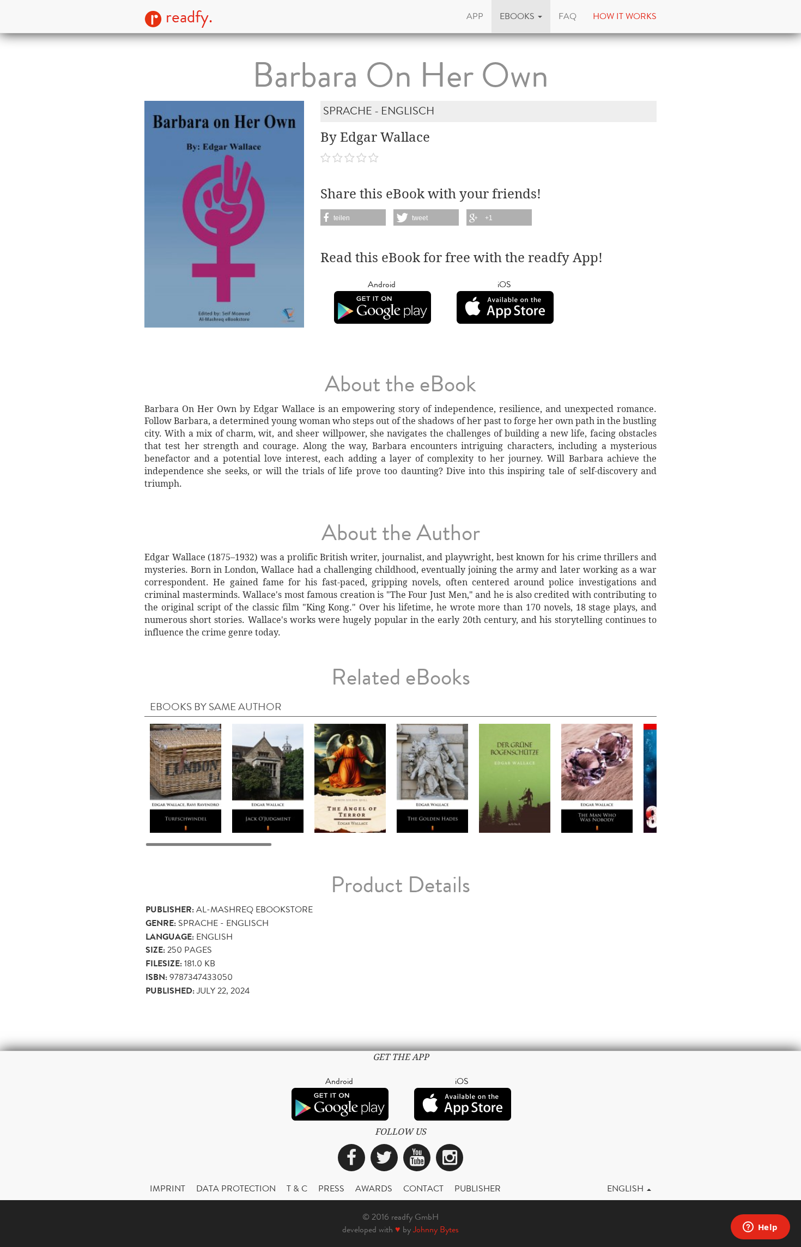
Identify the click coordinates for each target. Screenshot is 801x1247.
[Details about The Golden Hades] (432, 777)
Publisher (477, 1188)
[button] (520, 16)
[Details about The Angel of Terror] (350, 777)
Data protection (236, 1188)
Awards (373, 1188)
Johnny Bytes (436, 1229)
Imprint (167, 1188)
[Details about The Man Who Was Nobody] (597, 777)
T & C (297, 1188)
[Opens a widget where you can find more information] (760, 1228)
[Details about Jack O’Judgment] (268, 777)
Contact (423, 1188)
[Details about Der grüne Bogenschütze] (514, 777)
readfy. (187, 16)
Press (331, 1188)
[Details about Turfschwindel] (185, 777)
